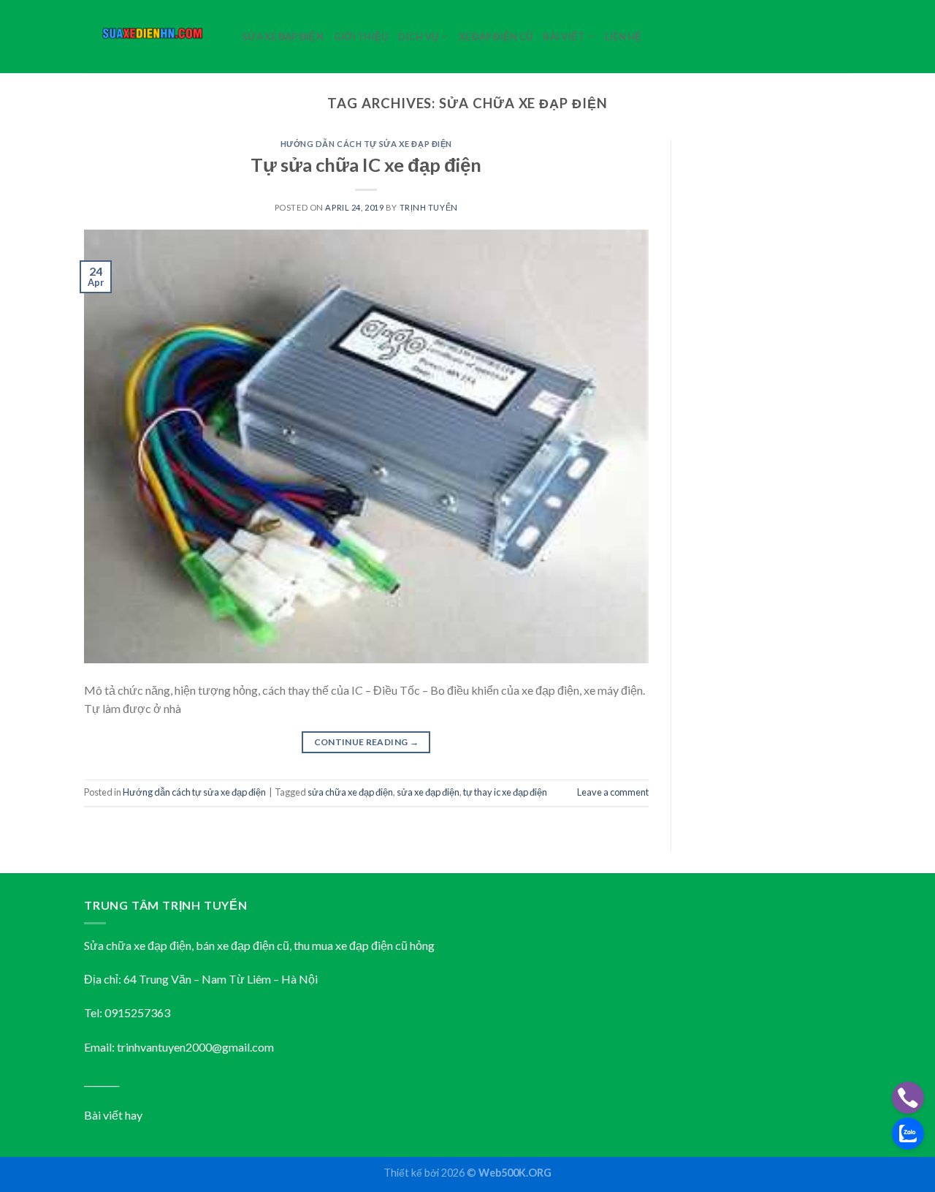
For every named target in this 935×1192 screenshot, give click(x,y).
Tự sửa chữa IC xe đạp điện (366, 165)
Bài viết (563, 36)
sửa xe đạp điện (428, 792)
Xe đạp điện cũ (496, 36)
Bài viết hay (113, 1115)
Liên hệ (623, 36)
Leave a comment (613, 792)
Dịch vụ (418, 36)
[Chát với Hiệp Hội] (908, 1133)
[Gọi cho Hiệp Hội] (908, 1098)
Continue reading (366, 741)
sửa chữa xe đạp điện (350, 792)
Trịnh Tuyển (429, 207)
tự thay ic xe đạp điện (505, 792)
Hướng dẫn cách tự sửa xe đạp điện (366, 143)
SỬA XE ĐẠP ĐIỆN (283, 36)
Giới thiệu (361, 36)
